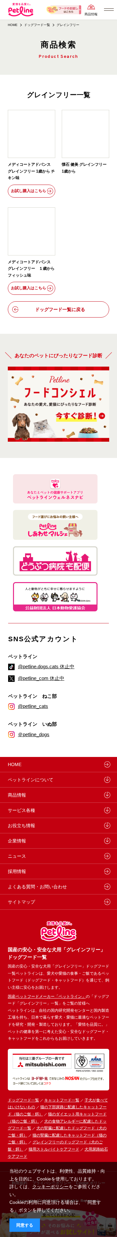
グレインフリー (68, 25)
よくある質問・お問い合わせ (37, 886)
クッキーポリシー (50, 1186)
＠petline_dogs (33, 734)
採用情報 (17, 871)
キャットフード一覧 (61, 1100)
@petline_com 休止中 (41, 678)
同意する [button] (24, 1225)
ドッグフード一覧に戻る (60, 309)
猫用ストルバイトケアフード (54, 1149)
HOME (13, 25)
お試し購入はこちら (28, 191)
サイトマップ (21, 902)
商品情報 (91, 14)
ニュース (17, 856)
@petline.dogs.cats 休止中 (46, 666)
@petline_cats (33, 706)
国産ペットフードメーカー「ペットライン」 (47, 996)
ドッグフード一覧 (23, 1100)
